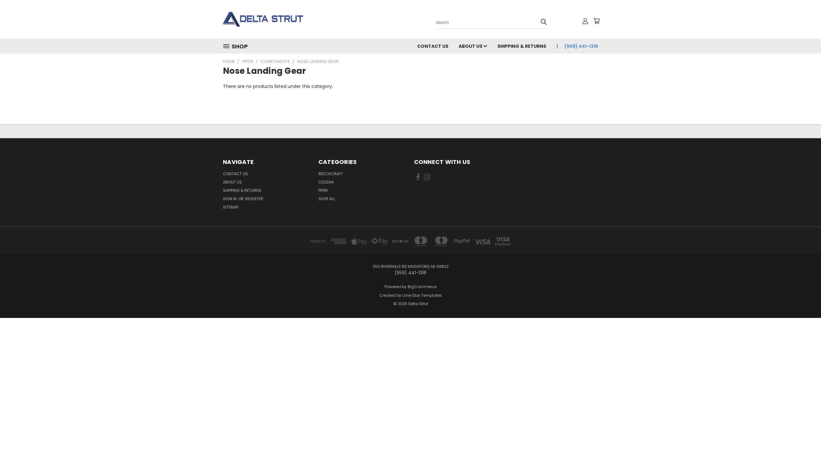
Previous (804, 442)
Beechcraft (330, 173)
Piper (323, 190)
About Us (471, 46)
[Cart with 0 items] (596, 21)
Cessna (326, 182)
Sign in (230, 198)
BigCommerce (422, 286)
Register (254, 198)
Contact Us (432, 46)
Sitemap (230, 207)
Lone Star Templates (422, 295)
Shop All (326, 198)
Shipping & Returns (521, 46)
